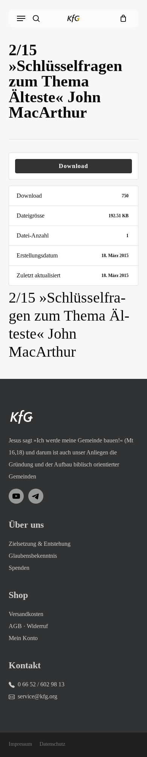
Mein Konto (23, 638)
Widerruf (37, 626)
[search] (36, 18)
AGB (15, 626)
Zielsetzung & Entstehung (39, 543)
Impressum (20, 744)
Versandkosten (26, 614)
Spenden (19, 568)
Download (73, 166)
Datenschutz (52, 744)
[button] (21, 18)
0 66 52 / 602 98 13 (41, 684)
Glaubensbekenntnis (33, 556)
